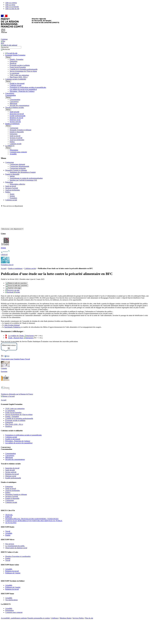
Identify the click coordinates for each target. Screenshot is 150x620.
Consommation (15, 99)
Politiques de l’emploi (12, 573)
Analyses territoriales (17, 140)
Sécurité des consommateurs (19, 105)
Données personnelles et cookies (38, 618)
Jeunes (12, 194)
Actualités (13, 154)
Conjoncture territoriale (18, 168)
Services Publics (78, 618)
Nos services (9, 544)
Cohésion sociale (15, 85)
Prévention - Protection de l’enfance (22, 91)
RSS (2, 43)
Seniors (12, 196)
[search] (11, 47)
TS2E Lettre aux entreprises (19, 75)
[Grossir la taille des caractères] (16, 285)
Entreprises (13, 61)
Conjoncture (14, 128)
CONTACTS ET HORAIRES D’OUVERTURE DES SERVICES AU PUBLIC (33, 521)
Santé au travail (15, 136)
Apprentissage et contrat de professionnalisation (26, 178)
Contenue (4, 39)
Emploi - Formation (16, 59)
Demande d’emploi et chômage (20, 130)
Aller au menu (10, 5)
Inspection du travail (17, 114)
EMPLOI (8, 517)
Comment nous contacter (18, 152)
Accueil (3, 268)
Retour (8, 57)
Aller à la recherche (12, 7)
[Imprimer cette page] (13, 288)
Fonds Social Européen (18, 67)
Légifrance (55, 618)
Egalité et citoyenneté (17, 83)
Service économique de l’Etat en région (23, 71)
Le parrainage (14, 73)
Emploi (7, 535)
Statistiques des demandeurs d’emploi (23, 172)
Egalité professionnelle (17, 116)
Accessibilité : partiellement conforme (14, 618)
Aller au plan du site (12, 9)
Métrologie (13, 103)
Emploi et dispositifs (17, 132)
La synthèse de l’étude (16, 336)
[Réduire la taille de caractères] (16, 283)
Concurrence (14, 101)
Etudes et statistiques (15, 268)
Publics (12, 142)
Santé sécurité (14, 112)
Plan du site (89, 618)
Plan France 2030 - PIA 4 (18, 77)
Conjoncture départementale (19, 166)
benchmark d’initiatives (13, 327)
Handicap (13, 63)
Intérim (12, 176)
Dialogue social (15, 120)
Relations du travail (16, 118)
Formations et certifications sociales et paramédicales (28, 87)
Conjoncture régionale (17, 164)
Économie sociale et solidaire (20, 65)
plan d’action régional (12, 325)
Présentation (14, 150)
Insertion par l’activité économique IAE (23, 180)
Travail (7, 531)
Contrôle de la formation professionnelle (23, 69)
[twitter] (17, 292)
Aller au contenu (11, 3)
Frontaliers (13, 198)
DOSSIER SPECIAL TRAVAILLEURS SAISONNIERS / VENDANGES (31, 519)
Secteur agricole (15, 122)
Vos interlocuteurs (11, 600)
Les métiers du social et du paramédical (23, 89)
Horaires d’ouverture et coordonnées (18, 556)
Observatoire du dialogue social (16, 548)
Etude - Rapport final (16, 338)
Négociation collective (17, 184)
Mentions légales (65, 618)
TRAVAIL (9, 515)
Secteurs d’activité (16, 138)
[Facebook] (9, 292)
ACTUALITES (10, 523)
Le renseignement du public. (15, 546)
